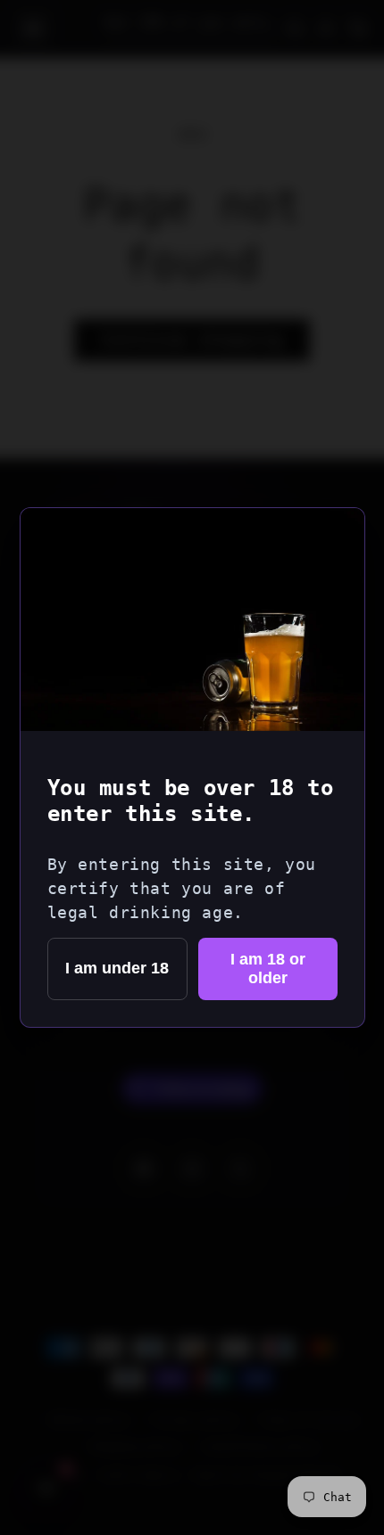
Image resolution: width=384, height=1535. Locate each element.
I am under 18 (117, 968)
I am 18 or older (267, 968)
